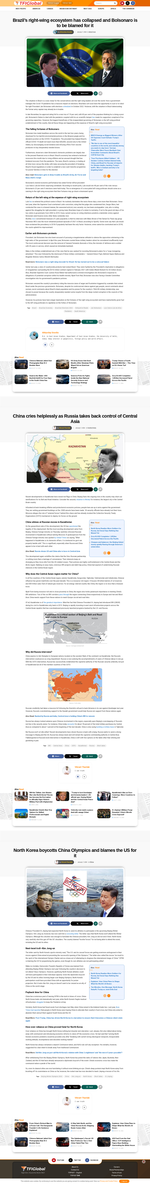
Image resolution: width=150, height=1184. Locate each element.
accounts (70, 724)
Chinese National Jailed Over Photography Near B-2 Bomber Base (40, 363)
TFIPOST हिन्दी (66, 3)
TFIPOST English (53, 3)
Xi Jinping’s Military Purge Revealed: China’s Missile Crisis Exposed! (122, 812)
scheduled (67, 106)
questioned (73, 526)
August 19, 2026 (35, 383)
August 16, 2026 (77, 1146)
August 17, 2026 (118, 383)
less (34, 219)
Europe (101, 9)
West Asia (88, 9)
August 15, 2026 (118, 1148)
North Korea (87, 1076)
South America (80, 311)
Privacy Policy (117, 1175)
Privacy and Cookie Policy (108, 1181)
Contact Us (75, 1170)
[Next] (108, 176)
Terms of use (117, 1173)
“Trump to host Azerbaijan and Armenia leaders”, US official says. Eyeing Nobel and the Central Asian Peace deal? (82, 797)
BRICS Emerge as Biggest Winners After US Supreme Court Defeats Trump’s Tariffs (106, 137)
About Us (75, 1167)
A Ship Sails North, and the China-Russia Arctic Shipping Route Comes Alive (82, 1125)
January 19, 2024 (118, 817)
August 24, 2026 (35, 1133)
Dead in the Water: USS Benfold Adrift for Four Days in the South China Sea (40, 378)
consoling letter (72, 934)
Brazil (34, 308)
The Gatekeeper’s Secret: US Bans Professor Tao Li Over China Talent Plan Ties (82, 1140)
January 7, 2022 (82, 32)
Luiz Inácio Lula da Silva (112, 308)
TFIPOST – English (75, 1173)
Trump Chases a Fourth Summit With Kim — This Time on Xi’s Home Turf (123, 363)
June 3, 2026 (34, 804)
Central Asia (92, 428)
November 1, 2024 (77, 815)
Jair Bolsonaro (96, 308)
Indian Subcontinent (68, 9)
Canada (50, 9)
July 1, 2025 (117, 800)
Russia (91, 745)
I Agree (124, 1181)
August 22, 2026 (35, 368)
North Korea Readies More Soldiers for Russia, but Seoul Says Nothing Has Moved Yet (106, 530)
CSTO (74, 745)
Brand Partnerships (117, 1170)
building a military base (105, 727)
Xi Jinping (108, 1076)
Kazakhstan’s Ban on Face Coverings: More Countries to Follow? (123, 795)
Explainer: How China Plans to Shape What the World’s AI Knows (123, 1125)
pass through (64, 594)
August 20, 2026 (118, 368)
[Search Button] (115, 3)
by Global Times (60, 538)
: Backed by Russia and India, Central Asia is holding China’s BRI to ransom (64, 716)
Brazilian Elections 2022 (64, 308)
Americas (36, 9)
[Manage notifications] (143, 1161)
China (67, 745)
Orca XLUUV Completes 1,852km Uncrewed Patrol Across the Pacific (122, 378)
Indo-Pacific (21, 9)
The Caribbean (128, 9)
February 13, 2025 (36, 820)
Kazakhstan (82, 745)
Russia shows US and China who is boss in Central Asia (57, 551)
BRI (49, 745)
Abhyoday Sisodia (66, 32)
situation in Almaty (83, 499)
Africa (113, 9)
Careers (117, 1167)
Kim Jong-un (76, 1076)
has (93, 117)
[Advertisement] (75, 401)
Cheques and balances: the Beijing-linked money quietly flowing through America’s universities (107, 544)
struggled (40, 1002)
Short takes (101, 745)
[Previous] (105, 176)
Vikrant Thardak (64, 428)
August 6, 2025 (76, 804)
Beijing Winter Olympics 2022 (51, 1076)
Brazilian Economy (45, 308)
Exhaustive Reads (81, 308)
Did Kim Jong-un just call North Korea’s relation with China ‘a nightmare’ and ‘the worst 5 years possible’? (79, 1053)
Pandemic (68, 311)
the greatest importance (53, 602)
